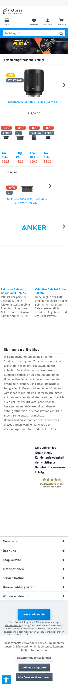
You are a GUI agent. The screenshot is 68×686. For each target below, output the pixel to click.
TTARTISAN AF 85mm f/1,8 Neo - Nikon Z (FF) (34, 101)
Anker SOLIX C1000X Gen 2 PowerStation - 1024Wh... (48, 155)
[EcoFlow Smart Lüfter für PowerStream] (27, 188)
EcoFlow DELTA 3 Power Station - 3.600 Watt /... (34, 155)
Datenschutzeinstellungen (34, 657)
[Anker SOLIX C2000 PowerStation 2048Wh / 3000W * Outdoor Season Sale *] (6, 137)
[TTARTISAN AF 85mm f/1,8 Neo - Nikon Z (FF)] (34, 83)
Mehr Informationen (34, 650)
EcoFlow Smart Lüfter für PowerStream (27, 201)
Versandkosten (13, 625)
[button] (6, 679)
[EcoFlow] (34, 228)
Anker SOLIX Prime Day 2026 (34, 46)
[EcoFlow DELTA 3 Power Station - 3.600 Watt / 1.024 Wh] (34, 137)
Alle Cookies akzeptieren (34, 677)
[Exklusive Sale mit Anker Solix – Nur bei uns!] (17, 266)
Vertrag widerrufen (34, 614)
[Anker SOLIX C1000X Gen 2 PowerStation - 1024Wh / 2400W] (48, 137)
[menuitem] (7, 21)
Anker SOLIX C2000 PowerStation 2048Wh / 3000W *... (6, 155)
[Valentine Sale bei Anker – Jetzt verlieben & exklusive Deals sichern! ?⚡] (51, 266)
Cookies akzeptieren (34, 667)
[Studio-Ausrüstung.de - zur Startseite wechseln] (17, 11)
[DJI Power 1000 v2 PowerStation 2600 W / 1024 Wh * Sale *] (20, 137)
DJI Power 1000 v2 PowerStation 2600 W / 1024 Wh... (20, 155)
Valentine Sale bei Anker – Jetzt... (51, 291)
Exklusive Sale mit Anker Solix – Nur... (13, 291)
